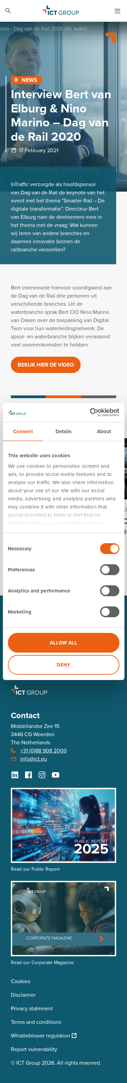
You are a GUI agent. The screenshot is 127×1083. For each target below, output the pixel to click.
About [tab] (104, 431)
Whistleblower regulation (40, 1035)
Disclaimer (23, 994)
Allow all (63, 642)
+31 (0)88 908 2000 (43, 750)
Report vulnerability (34, 1049)
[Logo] (61, 10)
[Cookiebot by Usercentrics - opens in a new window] (90, 412)
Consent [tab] (23, 431)
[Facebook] (28, 775)
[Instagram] (42, 775)
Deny (63, 665)
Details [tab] (64, 431)
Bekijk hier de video (46, 365)
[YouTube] (55, 775)
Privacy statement (32, 1008)
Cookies (20, 981)
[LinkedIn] (15, 775)
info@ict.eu (33, 758)
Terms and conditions (36, 1022)
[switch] (109, 569)
